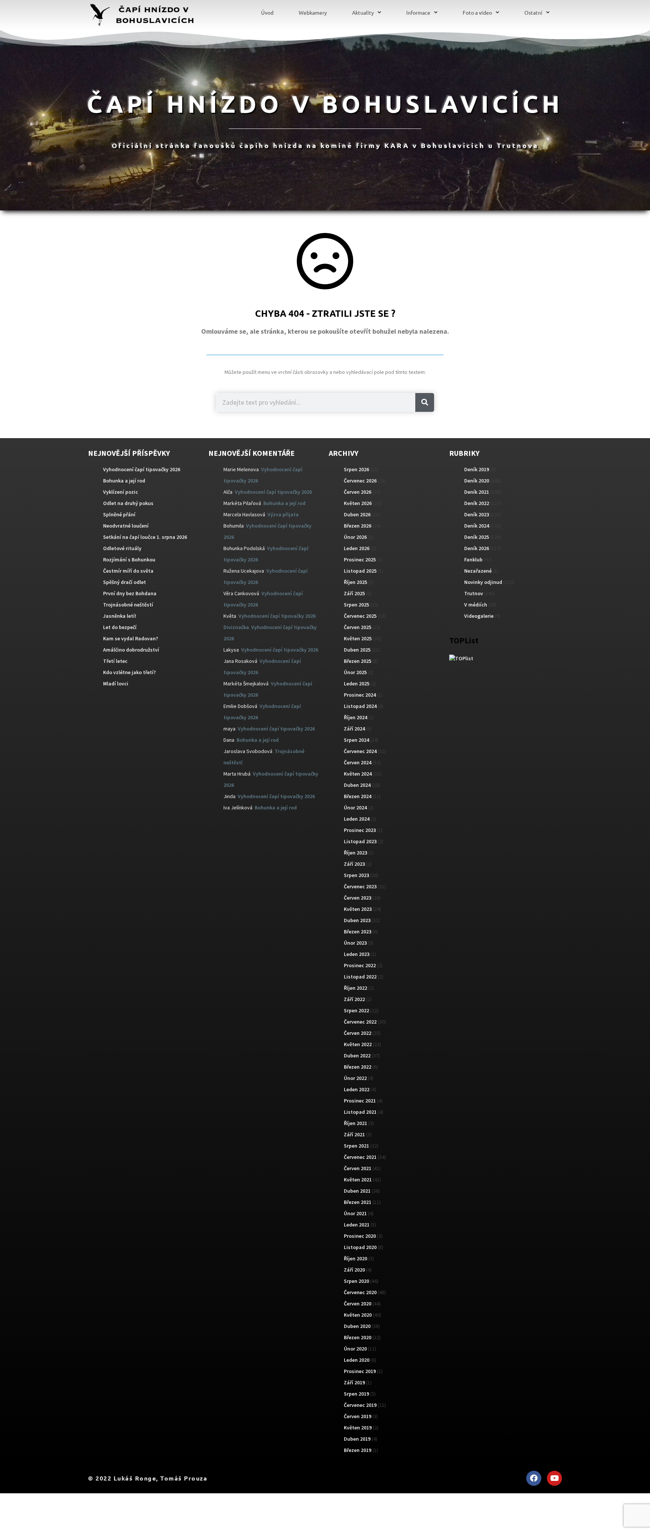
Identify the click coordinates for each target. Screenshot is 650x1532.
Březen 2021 (357, 1202)
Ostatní (533, 12)
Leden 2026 (356, 548)
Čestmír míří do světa (128, 570)
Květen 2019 (358, 1427)
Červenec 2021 (360, 1157)
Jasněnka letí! (119, 615)
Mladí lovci (115, 683)
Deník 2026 (476, 548)
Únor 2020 (355, 1348)
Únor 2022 (355, 1078)
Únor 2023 (355, 942)
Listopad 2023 (360, 841)
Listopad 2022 (360, 976)
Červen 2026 (357, 491)
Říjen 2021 (355, 1123)
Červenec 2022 (360, 1021)
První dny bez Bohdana (129, 593)
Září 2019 (354, 1382)
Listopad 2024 (360, 706)
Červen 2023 (357, 897)
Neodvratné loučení (126, 525)
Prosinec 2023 (360, 830)
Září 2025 (354, 593)
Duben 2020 (357, 1326)
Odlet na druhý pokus (128, 503)
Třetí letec (115, 661)
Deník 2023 (476, 514)
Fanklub (473, 559)
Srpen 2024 (356, 740)
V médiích (475, 604)
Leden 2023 (356, 954)
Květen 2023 (358, 909)
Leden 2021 (356, 1224)
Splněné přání (119, 514)
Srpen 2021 (356, 1145)
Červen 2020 (357, 1303)
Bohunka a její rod (124, 480)
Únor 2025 (355, 672)
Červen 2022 (357, 1033)
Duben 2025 (357, 649)
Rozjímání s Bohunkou (129, 559)
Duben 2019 (357, 1438)
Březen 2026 (357, 525)
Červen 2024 (357, 762)
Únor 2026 (355, 537)
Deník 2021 (476, 491)
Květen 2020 (358, 1314)
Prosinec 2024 (360, 694)
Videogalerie (479, 615)
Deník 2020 (476, 480)
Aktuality (363, 12)
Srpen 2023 (356, 875)
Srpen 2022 (356, 1010)
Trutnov (473, 593)
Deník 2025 (476, 537)
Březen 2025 (357, 661)
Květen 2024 (358, 773)
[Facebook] (533, 1478)
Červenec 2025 (360, 615)
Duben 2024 (357, 785)
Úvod (267, 12)
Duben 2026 (357, 514)
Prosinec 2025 (360, 559)
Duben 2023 (357, 920)
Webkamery (313, 12)
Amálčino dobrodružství (131, 649)
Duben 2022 (357, 1055)
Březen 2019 (357, 1450)
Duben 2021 (357, 1190)
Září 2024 (354, 728)
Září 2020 (354, 1269)
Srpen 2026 (356, 469)
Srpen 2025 (356, 604)
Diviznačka (236, 627)
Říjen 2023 (355, 852)
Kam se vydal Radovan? (130, 638)
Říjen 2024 (355, 717)
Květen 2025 (358, 638)
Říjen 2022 (355, 988)
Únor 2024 (355, 807)
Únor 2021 (355, 1213)
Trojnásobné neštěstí (128, 604)
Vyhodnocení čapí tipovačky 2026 (141, 469)
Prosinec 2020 (360, 1236)
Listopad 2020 (360, 1247)
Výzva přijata (283, 514)
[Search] (424, 402)
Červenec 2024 (360, 751)
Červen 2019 (357, 1416)
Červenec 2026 (360, 480)
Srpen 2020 (356, 1281)
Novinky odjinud (483, 582)
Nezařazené (478, 570)
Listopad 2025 (360, 570)
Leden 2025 (356, 683)
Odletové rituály (122, 548)
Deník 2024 (476, 525)
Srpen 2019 (356, 1393)
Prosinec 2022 (360, 965)
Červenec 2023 (360, 886)
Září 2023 (354, 864)
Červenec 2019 (360, 1405)
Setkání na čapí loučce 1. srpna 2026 (145, 537)
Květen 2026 (358, 503)
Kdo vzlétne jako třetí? (129, 672)
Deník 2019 (476, 469)
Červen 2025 (357, 627)
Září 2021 (354, 1134)
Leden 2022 (356, 1089)
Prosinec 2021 (360, 1100)
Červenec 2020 (360, 1292)
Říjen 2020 (355, 1258)
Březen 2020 (357, 1337)
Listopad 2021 (360, 1112)
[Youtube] (554, 1478)
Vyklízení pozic (120, 491)
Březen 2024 (357, 796)
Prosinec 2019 (360, 1371)
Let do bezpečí (120, 627)
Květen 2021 (358, 1179)
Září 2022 (354, 999)
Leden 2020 (356, 1360)
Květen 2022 (358, 1044)
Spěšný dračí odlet (124, 582)
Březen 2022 (357, 1066)
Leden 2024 (356, 818)
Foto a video (477, 12)
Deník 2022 (476, 503)
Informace (418, 12)
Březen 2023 (357, 931)
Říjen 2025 (355, 582)
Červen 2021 (357, 1168)
